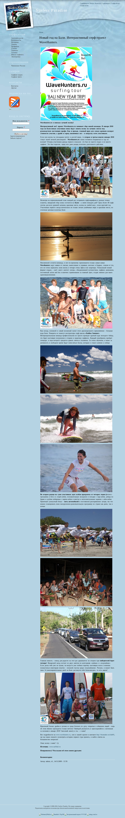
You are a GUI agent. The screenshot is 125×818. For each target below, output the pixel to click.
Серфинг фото (16, 77)
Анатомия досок (17, 38)
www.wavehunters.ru (63, 735)
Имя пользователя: (21, 121)
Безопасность (16, 40)
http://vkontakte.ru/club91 (105, 735)
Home (41, 32)
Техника (14, 52)
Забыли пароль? (16, 138)
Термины (14, 50)
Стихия (14, 48)
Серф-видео (106, 3)
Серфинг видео (16, 75)
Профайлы (15, 46)
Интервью (15, 42)
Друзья (13, 88)
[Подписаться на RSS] (14, 106)
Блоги (92, 3)
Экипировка (15, 57)
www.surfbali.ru (55, 747)
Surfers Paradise (52, 10)
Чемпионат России (18, 66)
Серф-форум (84, 3)
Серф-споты (115, 3)
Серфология (84, 5)
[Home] (18, 31)
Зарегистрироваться (17, 136)
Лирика (14, 44)
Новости (98, 3)
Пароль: (21, 127)
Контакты (14, 86)
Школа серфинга (17, 55)
